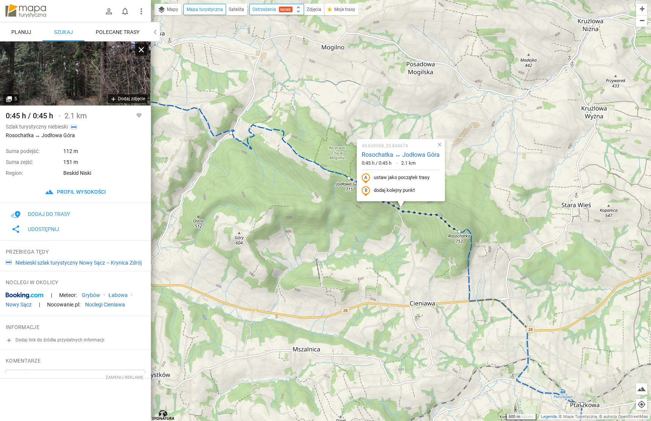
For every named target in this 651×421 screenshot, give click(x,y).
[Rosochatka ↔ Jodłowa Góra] (75, 73)
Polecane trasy (117, 32)
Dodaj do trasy (49, 214)
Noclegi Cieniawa (105, 305)
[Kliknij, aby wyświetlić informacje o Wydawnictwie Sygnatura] (163, 415)
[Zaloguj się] (109, 11)
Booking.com (24, 295)
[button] (231, 133)
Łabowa (118, 295)
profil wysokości (81, 192)
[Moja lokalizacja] (641, 404)
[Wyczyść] (141, 50)
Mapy (172, 9)
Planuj (21, 32)
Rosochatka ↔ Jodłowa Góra (401, 154)
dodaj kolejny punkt (394, 190)
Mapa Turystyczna (580, 416)
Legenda (549, 416)
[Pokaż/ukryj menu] (141, 11)
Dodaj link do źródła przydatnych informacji (59, 340)
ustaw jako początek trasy (401, 177)
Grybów (91, 295)
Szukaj (63, 32)
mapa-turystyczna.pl (25, 11)
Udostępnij (43, 229)
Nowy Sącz (19, 305)
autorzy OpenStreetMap (626, 416)
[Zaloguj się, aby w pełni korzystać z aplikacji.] (139, 115)
